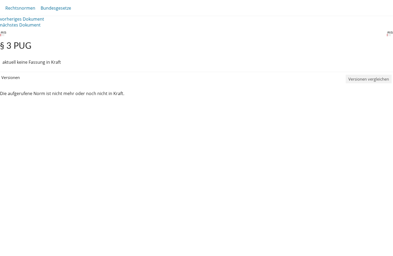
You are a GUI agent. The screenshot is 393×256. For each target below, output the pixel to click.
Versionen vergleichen (368, 79)
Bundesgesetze (56, 8)
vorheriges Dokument (22, 19)
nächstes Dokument (20, 25)
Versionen (10, 77)
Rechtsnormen (20, 8)
